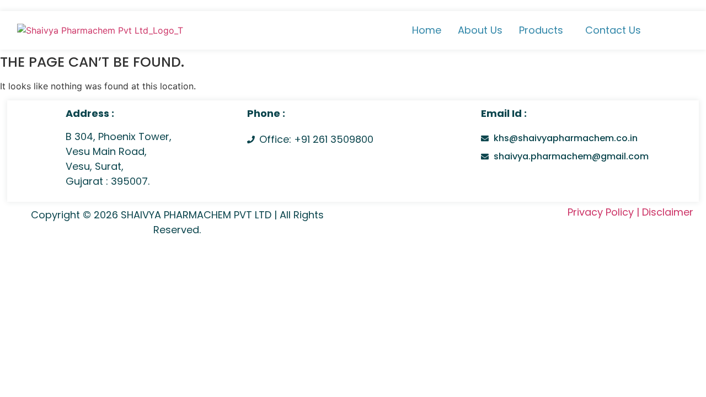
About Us (480, 30)
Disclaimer (667, 212)
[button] (544, 30)
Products (541, 30)
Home (426, 30)
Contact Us (613, 30)
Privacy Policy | (603, 212)
